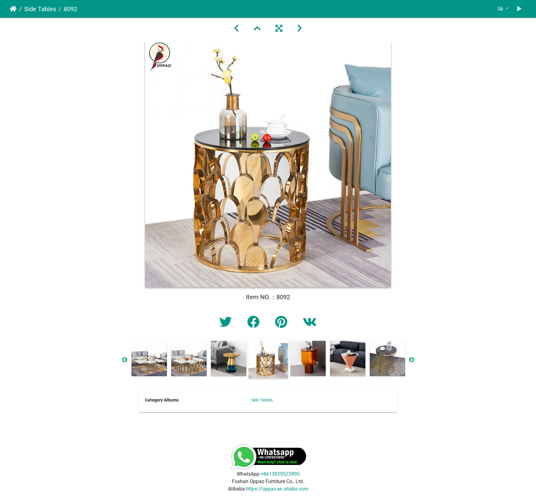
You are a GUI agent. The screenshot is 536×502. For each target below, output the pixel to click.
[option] (149, 358)
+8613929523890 (280, 474)
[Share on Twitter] (227, 322)
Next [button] (412, 360)
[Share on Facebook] (255, 322)
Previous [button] (125, 360)
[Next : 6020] (300, 28)
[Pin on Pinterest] (283, 322)
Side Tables (40, 9)
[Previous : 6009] (236, 28)
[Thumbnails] (257, 28)
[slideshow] (519, 8)
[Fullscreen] (279, 28)
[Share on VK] (310, 322)
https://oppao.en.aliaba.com (277, 489)
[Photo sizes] (502, 8)
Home (13, 9)
